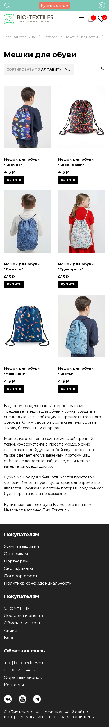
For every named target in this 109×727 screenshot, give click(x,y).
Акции (10, 630)
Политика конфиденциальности (38, 583)
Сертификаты (18, 568)
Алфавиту (51, 69)
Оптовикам (16, 553)
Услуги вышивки (21, 546)
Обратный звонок (23, 677)
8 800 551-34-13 (19, 670)
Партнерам (16, 561)
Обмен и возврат (22, 623)
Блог (9, 637)
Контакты (14, 685)
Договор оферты (22, 575)
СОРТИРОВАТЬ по (34, 69)
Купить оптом (54, 5)
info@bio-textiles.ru (23, 662)
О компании (17, 608)
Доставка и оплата (23, 615)
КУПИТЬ (14, 180)
